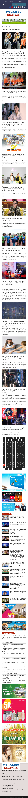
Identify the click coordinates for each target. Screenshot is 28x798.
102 (18, 469)
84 (23, 462)
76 (20, 460)
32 (13, 446)
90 (20, 464)
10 (10, 439)
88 (13, 464)
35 (23, 446)
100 (10, 469)
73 (10, 460)
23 (7, 444)
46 (13, 451)
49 (23, 451)
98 (23, 466)
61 (17, 455)
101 (14, 469)
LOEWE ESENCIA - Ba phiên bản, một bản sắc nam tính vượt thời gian (18, 599)
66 (10, 457)
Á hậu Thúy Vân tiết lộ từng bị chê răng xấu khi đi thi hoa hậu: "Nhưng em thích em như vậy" (13, 188)
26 (17, 444)
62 (20, 455)
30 (7, 446)
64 (3, 457)
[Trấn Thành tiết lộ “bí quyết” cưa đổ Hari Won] (14, 207)
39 (13, 448)
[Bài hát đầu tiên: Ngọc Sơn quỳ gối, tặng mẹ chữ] (14, 416)
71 (3, 460)
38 (10, 448)
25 (13, 444)
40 (17, 448)
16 (7, 442)
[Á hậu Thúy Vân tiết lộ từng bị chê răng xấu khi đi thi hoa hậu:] (14, 175)
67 (13, 457)
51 (7, 453)
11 (13, 439)
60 (13, 455)
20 (20, 442)
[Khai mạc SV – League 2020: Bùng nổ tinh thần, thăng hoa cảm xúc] (14, 237)
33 (17, 446)
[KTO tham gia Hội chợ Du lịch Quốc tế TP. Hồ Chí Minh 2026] (5, 517)
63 (23, 455)
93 (7, 466)
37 (7, 448)
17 (10, 442)
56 (23, 453)
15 (3, 442)
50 (3, 453)
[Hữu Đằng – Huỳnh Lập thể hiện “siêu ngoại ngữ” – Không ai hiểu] (14, 80)
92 (3, 466)
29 (3, 446)
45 (10, 451)
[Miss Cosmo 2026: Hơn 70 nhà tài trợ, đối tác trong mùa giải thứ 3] (5, 524)
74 (13, 460)
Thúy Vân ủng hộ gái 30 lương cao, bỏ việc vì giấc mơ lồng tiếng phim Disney (13, 357)
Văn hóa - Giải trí (12, 26)
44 (7, 451)
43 (3, 451)
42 (23, 448)
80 (10, 462)
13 (19, 439)
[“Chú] (14, 111)
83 (20, 462)
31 (10, 446)
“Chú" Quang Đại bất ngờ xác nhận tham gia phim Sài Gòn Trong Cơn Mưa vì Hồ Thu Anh (13, 124)
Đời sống (6, 26)
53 (13, 453)
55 (20, 453)
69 (20, 457)
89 (17, 464)
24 (10, 444)
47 (17, 451)
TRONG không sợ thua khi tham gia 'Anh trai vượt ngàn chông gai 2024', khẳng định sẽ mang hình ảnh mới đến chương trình (14, 677)
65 (7, 457)
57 (3, 455)
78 (3, 462)
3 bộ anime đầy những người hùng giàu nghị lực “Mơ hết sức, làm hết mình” (13, 155)
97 (20, 466)
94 (10, 466)
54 (17, 453)
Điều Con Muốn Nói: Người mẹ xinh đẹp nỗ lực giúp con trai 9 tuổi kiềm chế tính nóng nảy (13, 283)
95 (13, 466)
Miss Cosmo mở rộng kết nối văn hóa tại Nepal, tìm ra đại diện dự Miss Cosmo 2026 (18, 593)
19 (17, 442)
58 (7, 455)
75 (17, 460)
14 (23, 439)
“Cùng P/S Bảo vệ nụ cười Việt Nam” (10, 673)
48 (20, 451)
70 (23, 457)
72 (7, 460)
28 (23, 444)
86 (7, 464)
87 (10, 464)
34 (20, 446)
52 (10, 453)
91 (23, 464)
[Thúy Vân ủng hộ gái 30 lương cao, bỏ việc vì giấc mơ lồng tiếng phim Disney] (14, 345)
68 (17, 457)
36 (3, 448)
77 (23, 460)
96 (17, 466)
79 (7, 462)
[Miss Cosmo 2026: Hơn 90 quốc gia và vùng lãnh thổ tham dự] (5, 545)
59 (10, 455)
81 (13, 462)
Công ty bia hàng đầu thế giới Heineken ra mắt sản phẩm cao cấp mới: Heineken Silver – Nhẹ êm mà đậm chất (13, 655)
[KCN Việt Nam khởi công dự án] (5, 571)
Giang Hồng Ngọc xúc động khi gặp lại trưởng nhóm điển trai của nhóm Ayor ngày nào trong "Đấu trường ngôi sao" (14, 53)
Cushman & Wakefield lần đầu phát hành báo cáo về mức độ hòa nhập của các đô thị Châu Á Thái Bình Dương (13, 650)
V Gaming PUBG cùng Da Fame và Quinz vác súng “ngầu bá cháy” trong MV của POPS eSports (13, 323)
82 (17, 462)
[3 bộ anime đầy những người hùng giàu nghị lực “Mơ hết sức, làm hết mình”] (14, 142)
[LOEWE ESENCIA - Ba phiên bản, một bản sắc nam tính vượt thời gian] (5, 600)
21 (23, 442)
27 (20, 444)
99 (6, 469)
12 (16, 439)
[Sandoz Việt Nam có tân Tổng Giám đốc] (5, 578)
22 (3, 444)
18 (13, 442)
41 (20, 448)
